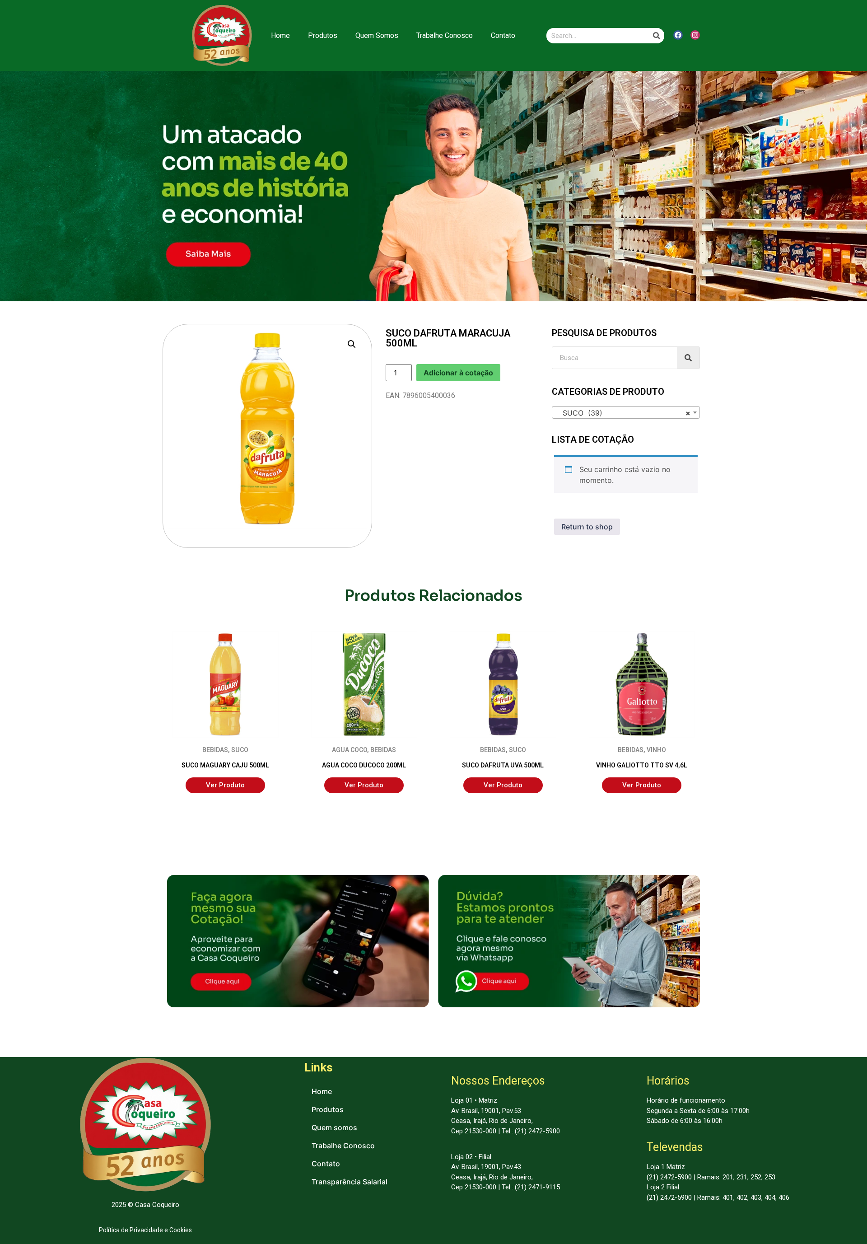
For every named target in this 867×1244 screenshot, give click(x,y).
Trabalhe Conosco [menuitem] (343, 1145)
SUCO (239, 749)
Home (280, 35)
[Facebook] (678, 35)
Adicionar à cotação (458, 372)
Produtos (322, 35)
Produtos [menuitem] (328, 1109)
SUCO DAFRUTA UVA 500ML (503, 765)
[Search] (656, 35)
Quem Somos (376, 35)
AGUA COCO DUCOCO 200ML (364, 765)
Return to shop (587, 526)
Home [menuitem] (322, 1091)
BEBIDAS (215, 749)
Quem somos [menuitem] (334, 1127)
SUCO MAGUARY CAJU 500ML (225, 765)
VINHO (656, 749)
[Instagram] (695, 35)
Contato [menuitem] (326, 1163)
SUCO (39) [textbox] (623, 412)
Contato (503, 35)
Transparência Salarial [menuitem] (349, 1181)
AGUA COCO (349, 749)
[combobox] (626, 412)
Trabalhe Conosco (444, 35)
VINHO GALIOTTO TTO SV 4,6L (641, 765)
